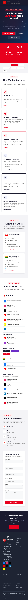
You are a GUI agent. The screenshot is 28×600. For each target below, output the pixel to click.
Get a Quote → (7, 189)
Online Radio (5, 579)
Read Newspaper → (8, 169)
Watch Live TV (21, 33)
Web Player (6, 353)
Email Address (8, 471)
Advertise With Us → (8, 209)
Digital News (5, 581)
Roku (5, 70)
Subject (7, 484)
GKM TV (21, 65)
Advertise (18, 581)
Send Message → (14, 502)
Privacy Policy (19, 583)
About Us (18, 577)
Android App (6, 351)
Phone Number (8, 478)
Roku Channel (15, 351)
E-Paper (13, 67)
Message (7, 490)
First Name (8, 459)
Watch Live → (6, 105)
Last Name (7, 466)
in (10, 566)
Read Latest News (8, 33)
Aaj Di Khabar (20, 67)
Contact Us (18, 579)
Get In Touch (14, 527)
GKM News (14, 65)
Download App (14, 37)
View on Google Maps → (10, 249)
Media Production (7, 583)
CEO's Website (19, 587)
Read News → (6, 147)
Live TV (4, 577)
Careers (4, 587)
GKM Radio (6, 67)
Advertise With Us (6, 585)
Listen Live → (6, 127)
